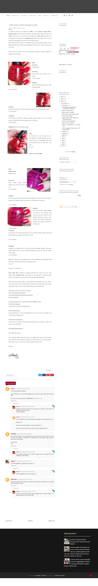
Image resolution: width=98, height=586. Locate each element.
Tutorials (24, 15)
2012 (62, 146)
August (64, 135)
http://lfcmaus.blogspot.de (14, 304)
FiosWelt (13, 434)
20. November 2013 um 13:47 (27, 406)
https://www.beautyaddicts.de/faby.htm (17, 292)
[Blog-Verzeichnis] (69, 52)
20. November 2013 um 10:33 (23, 461)
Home (8, 15)
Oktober (64, 131)
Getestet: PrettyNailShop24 (68, 121)
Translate (70, 184)
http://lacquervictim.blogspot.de (16, 319)
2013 (62, 102)
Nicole (17, 406)
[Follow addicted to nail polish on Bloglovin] (74, 48)
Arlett (33, 36)
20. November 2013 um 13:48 (27, 452)
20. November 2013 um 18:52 (27, 417)
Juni (63, 138)
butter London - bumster (68, 123)
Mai (63, 140)
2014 (62, 100)
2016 (62, 96)
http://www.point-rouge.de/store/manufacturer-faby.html (21, 295)
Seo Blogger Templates (40, 575)
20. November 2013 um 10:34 (24, 479)
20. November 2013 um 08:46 (24, 434)
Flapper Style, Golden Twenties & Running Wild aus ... (70, 118)
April (63, 142)
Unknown (14, 479)
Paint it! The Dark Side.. (67, 110)
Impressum (54, 15)
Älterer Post (52, 521)
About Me (33, 15)
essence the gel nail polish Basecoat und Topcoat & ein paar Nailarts (80, 542)
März (63, 144)
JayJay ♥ (13, 461)
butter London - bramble (68, 112)
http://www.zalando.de (13, 297)
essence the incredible (67, 116)
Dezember (65, 103)
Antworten (13, 400)
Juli (63, 137)
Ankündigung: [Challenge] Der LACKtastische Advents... (69, 107)
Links (39, 15)
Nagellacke (15, 15)
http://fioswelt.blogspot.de (14, 310)
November (65, 105)
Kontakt (46, 15)
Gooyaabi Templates (59, 575)
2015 (62, 98)
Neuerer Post (9, 521)
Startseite (30, 521)
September (65, 133)
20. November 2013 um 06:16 (22, 388)
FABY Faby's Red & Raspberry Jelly (70, 114)
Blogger (73, 151)
